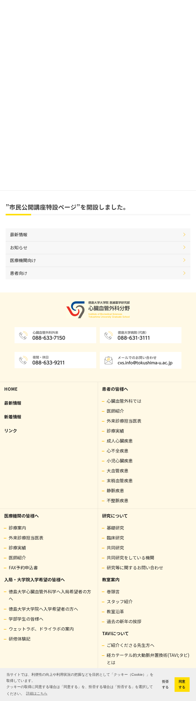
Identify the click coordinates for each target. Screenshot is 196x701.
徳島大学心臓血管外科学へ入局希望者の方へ (50, 595)
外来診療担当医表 (124, 420)
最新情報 (18, 234)
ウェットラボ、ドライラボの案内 (41, 628)
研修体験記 (19, 638)
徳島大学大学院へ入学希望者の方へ (43, 609)
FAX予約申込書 (23, 567)
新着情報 (12, 416)
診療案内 (17, 527)
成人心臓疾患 (120, 440)
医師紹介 (115, 411)
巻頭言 (113, 591)
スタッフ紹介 (120, 601)
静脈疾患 (115, 490)
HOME (11, 389)
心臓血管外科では (124, 401)
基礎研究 (115, 527)
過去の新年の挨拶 (124, 621)
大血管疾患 (117, 470)
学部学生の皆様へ (26, 619)
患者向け (18, 273)
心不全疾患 (117, 450)
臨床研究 (115, 537)
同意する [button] (182, 684)
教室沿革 (115, 611)
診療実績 (115, 430)
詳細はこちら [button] (36, 693)
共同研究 (115, 547)
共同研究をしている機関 (130, 557)
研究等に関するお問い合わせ (135, 567)
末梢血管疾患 (120, 480)
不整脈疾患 (117, 500)
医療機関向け (23, 260)
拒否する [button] (165, 684)
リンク (10, 430)
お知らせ (18, 247)
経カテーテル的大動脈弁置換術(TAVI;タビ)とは (148, 659)
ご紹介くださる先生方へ (130, 645)
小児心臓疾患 (120, 460)
